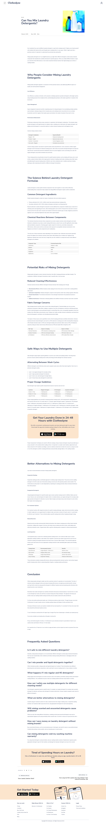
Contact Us (63, 806)
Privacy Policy (79, 806)
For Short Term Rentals (52, 814)
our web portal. (52, 616)
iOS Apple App (45, 612)
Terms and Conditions (80, 808)
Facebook (63, 810)
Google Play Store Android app (57, 612)
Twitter (63, 814)
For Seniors (49, 808)
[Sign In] (102, 3)
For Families (49, 806)
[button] (4, 3)
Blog (22, 17)
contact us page (48, 627)
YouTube (63, 812)
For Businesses (50, 812)
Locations (19, 808)
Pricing (18, 806)
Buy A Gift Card (20, 810)
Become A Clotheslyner (37, 806)
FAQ (18, 814)
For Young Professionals (52, 810)
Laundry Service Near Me (22, 812)
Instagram (63, 808)
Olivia (38, 34)
